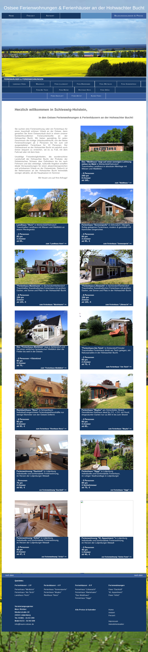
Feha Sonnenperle (128, 84)
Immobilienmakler (116, 624)
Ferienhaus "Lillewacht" (85, 589)
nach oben (9, 575)
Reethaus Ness (84, 90)
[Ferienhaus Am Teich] (106, 345)
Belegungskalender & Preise (128, 16)
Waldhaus (40, 84)
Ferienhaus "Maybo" (53, 592)
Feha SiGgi (105, 90)
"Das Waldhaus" (82, 595)
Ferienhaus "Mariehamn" (86, 592)
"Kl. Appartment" (116, 592)
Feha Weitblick (106, 84)
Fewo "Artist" (114, 595)
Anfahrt (50, 16)
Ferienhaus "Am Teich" (25, 592)
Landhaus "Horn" (22, 595)
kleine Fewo (96, 96)
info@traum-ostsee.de (24, 624)
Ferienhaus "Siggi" (83, 598)
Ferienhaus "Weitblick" (24, 589)
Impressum (113, 621)
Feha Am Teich (42, 90)
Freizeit (31, 16)
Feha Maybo (64, 90)
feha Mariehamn (83, 84)
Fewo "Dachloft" (115, 589)
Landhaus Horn (19, 84)
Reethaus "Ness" (51, 595)
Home (11, 16)
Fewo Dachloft (57, 96)
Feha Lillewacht (61, 84)
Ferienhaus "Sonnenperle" (55, 589)
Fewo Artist (77, 96)
